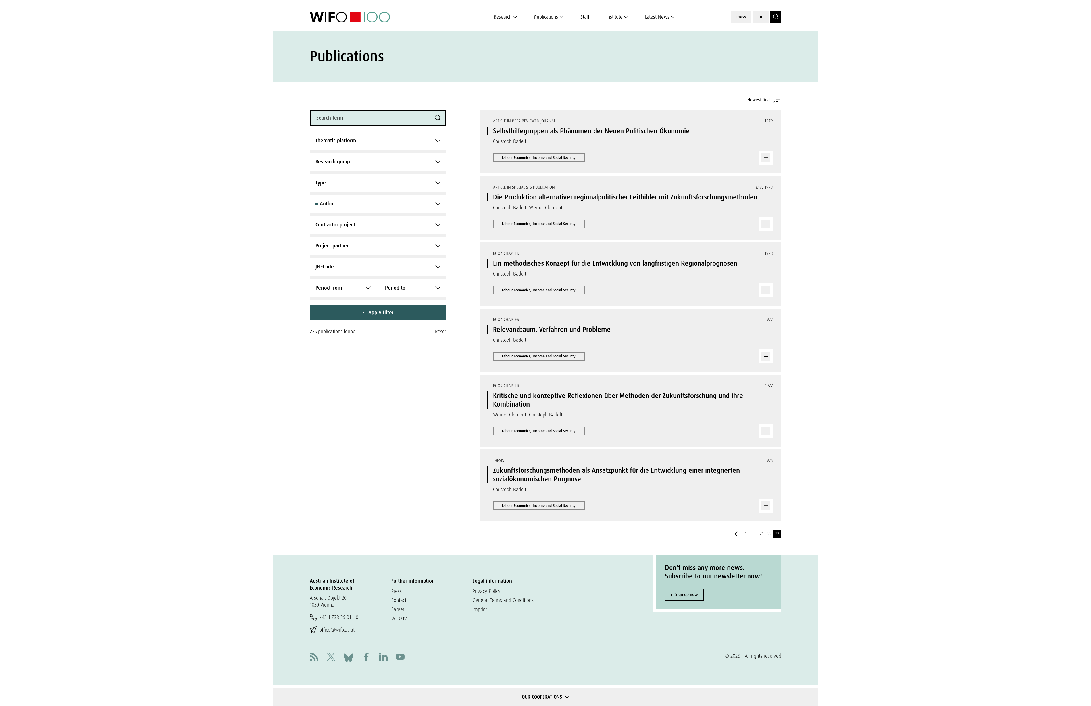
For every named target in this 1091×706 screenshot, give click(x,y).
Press (741, 17)
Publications (546, 17)
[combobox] (378, 141)
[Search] (775, 17)
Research (503, 17)
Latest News (657, 17)
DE (761, 17)
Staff (584, 17)
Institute (614, 17)
